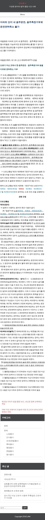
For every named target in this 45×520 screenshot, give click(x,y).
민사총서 (10, 437)
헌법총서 (10, 451)
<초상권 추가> (10, 479)
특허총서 (10, 444)
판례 (6, 426)
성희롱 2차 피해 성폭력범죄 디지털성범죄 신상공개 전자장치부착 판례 (22, 485)
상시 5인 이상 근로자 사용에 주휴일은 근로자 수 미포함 (22, 497)
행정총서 (10, 448)
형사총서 (10, 455)
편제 (6, 430)
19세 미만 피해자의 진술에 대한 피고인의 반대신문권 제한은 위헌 (22, 411)
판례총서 (22, 3)
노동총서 (10, 434)
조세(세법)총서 (12, 441)
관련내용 (7, 474)
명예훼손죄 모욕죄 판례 (13, 491)
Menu (22, 14)
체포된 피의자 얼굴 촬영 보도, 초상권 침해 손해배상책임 (22, 403)
